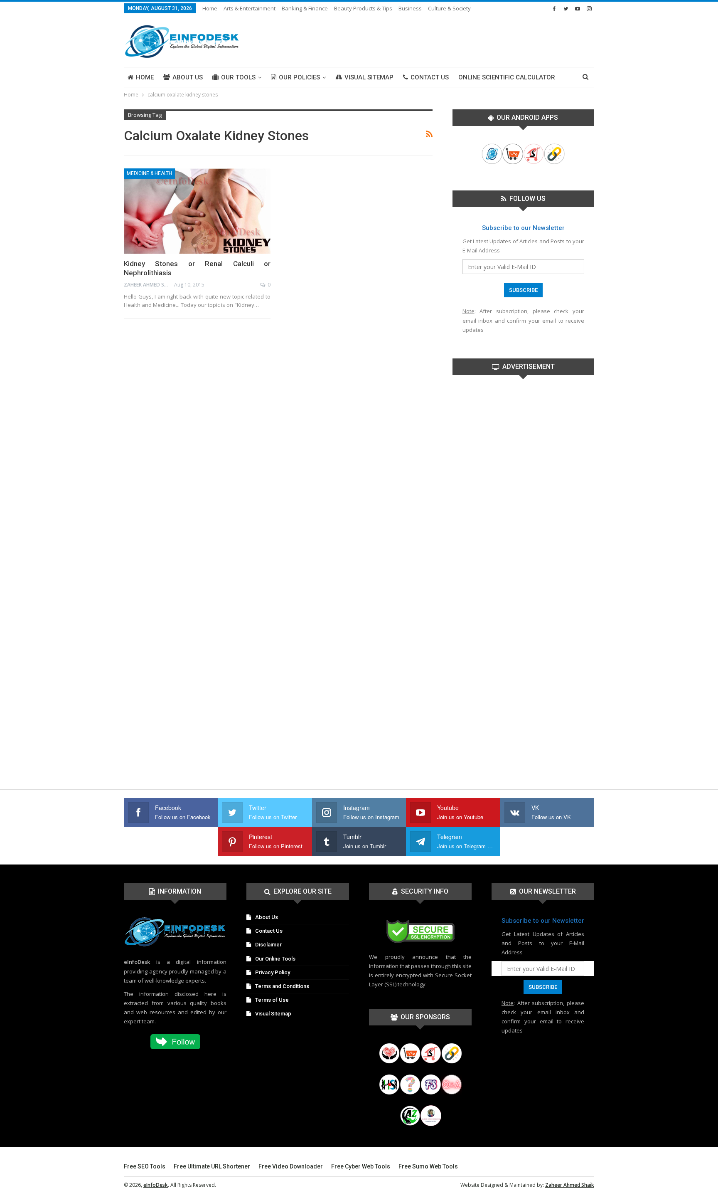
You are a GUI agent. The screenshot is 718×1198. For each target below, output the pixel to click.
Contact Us (430, 77)
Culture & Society (449, 8)
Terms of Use (272, 1000)
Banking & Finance (305, 8)
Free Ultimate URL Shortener (212, 1166)
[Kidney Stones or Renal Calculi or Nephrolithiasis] (197, 211)
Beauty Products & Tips (363, 8)
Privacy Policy (272, 972)
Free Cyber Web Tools (360, 1166)
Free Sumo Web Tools (428, 1166)
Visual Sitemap (368, 77)
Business (410, 8)
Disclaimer (268, 944)
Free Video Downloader (290, 1166)
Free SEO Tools (144, 1166)
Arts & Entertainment (249, 8)
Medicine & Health (149, 173)
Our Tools (238, 77)
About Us (187, 77)
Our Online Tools (275, 959)
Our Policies (299, 77)
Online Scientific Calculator (506, 77)
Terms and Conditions (282, 986)
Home (209, 8)
